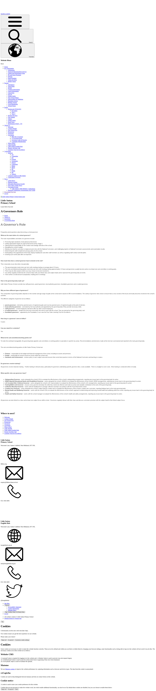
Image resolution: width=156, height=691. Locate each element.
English (14, 159)
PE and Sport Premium (14, 75)
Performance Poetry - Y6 (15, 123)
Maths (13, 166)
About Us (7, 125)
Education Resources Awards (16, 184)
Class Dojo (11, 93)
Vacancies (11, 133)
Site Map (6, 603)
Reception (14, 110)
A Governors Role (17, 138)
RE (12, 172)
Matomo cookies (10, 669)
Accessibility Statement (14, 607)
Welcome (10, 127)
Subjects (10, 153)
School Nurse (12, 106)
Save (16, 689)
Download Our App (10, 192)
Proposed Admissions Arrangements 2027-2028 (21, 190)
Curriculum (7, 151)
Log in (6, 193)
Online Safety (12, 96)
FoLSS (10, 94)
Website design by (12, 618)
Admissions (11, 70)
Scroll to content (5, 14)
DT (13, 158)
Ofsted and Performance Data (16, 73)
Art (12, 154)
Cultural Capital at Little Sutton (17, 175)
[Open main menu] (15, 22)
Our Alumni (11, 117)
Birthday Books (12, 102)
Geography (15, 161)
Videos (10, 119)
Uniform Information (14, 89)
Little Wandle (12, 145)
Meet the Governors (17, 136)
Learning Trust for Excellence (16, 149)
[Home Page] (13, 196)
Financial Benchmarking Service (17, 71)
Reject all (3, 640)
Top (2, 621)
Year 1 (13, 112)
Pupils (6, 107)
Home (6, 67)
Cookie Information (13, 608)
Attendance (11, 84)
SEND (10, 88)
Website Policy (12, 610)
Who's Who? (11, 143)
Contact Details (12, 128)
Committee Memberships (19, 141)
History (14, 162)
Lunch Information (13, 91)
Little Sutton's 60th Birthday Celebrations (23, 188)
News (6, 179)
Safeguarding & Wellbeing (15, 99)
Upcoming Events (13, 187)
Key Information (9, 68)
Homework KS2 (12, 115)
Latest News (11, 180)
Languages (15, 164)
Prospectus (11, 132)
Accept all (10, 640)
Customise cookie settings (22, 640)
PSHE (13, 171)
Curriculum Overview (14, 177)
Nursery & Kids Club (14, 148)
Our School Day (12, 130)
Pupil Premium (12, 78)
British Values (12, 81)
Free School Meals (13, 97)
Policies (10, 76)
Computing (15, 156)
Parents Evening (12, 182)
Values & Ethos (12, 80)
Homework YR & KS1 (14, 109)
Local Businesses (13, 104)
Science (14, 174)
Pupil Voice (11, 122)
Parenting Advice (13, 101)
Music (13, 167)
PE (12, 169)
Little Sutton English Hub (15, 146)
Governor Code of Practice (19, 140)
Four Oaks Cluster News (15, 185)
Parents (6, 83)
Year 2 (13, 114)
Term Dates (11, 86)
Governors (11, 135)
